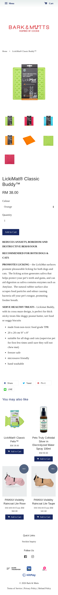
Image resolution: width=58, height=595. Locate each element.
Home (4, 51)
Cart (50, 3)
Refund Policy (44, 588)
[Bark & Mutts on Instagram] (32, 557)
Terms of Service (14, 588)
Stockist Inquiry (29, 541)
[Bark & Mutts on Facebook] (25, 557)
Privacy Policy (30, 588)
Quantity (7, 214)
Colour (6, 201)
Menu (11, 3)
